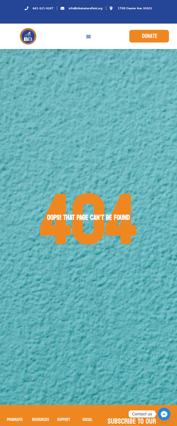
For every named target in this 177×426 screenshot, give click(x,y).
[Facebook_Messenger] (164, 414)
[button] (88, 36)
